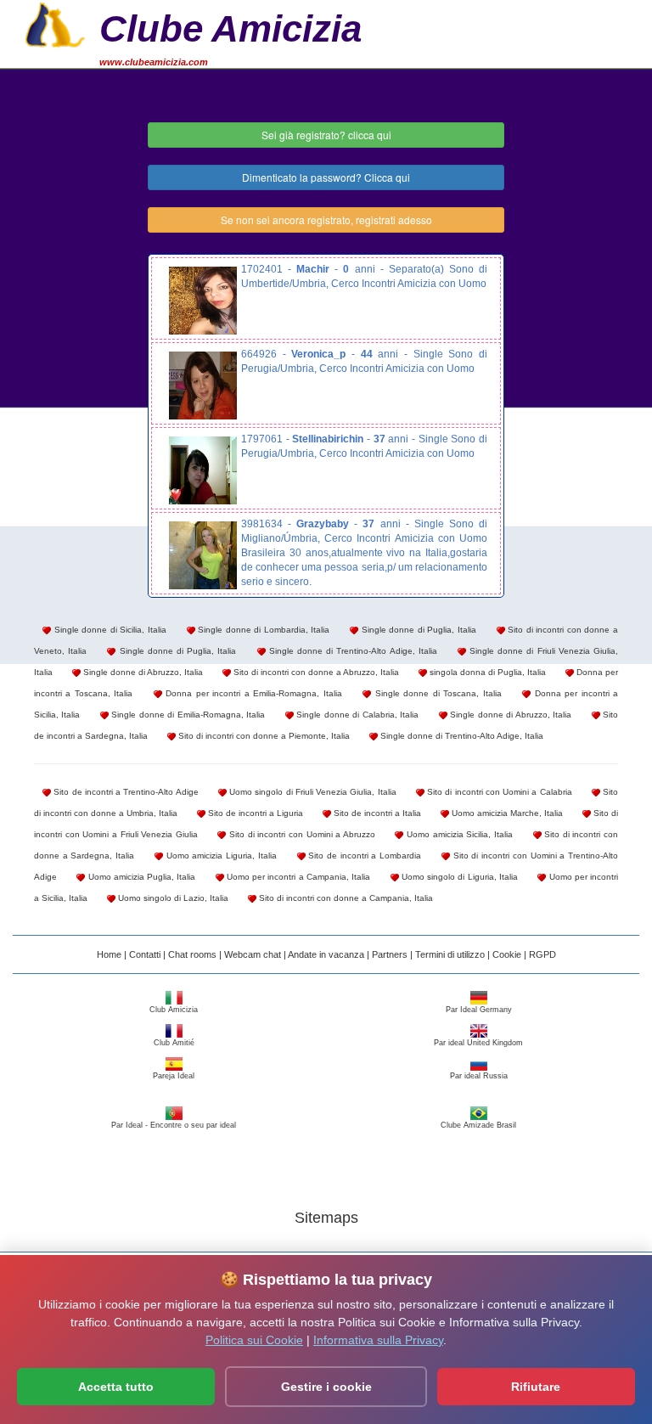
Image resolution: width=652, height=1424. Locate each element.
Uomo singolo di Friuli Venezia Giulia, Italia (311, 791)
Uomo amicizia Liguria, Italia (220, 855)
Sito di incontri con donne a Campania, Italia (344, 898)
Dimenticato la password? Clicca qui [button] (326, 177)
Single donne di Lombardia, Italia (262, 629)
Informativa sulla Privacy (378, 1340)
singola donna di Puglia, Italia (486, 672)
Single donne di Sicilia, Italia (108, 629)
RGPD (542, 954)
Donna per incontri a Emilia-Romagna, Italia (252, 693)
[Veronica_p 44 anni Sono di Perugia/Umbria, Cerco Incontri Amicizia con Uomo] (203, 385)
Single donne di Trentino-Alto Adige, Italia (351, 651)
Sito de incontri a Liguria (254, 813)
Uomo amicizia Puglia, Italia (140, 876)
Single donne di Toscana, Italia (436, 693)
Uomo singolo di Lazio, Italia (171, 898)
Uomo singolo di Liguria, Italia (458, 876)
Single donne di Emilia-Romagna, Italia (187, 714)
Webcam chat (252, 954)
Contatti (144, 954)
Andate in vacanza (326, 954)
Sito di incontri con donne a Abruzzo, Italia (315, 672)
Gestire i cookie (326, 1386)
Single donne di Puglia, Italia (417, 629)
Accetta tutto (116, 1386)
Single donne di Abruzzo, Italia (142, 672)
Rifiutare (535, 1386)
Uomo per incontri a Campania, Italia (297, 876)
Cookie (506, 954)
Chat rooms (192, 954)
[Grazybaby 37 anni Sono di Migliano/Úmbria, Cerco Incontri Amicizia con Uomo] (203, 555)
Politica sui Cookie (254, 1340)
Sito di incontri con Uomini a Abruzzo (300, 834)
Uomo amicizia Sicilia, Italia (458, 834)
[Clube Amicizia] (55, 22)
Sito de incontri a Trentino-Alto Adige (125, 791)
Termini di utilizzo (450, 954)
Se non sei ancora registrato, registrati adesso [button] (326, 219)
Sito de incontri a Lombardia (364, 855)
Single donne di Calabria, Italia (356, 714)
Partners (390, 954)
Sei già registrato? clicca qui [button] (326, 134)
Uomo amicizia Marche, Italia (506, 813)
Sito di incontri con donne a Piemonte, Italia (263, 735)
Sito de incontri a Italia (376, 813)
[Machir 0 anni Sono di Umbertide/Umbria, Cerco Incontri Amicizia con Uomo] (203, 301)
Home (109, 954)
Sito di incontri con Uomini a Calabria (498, 791)
